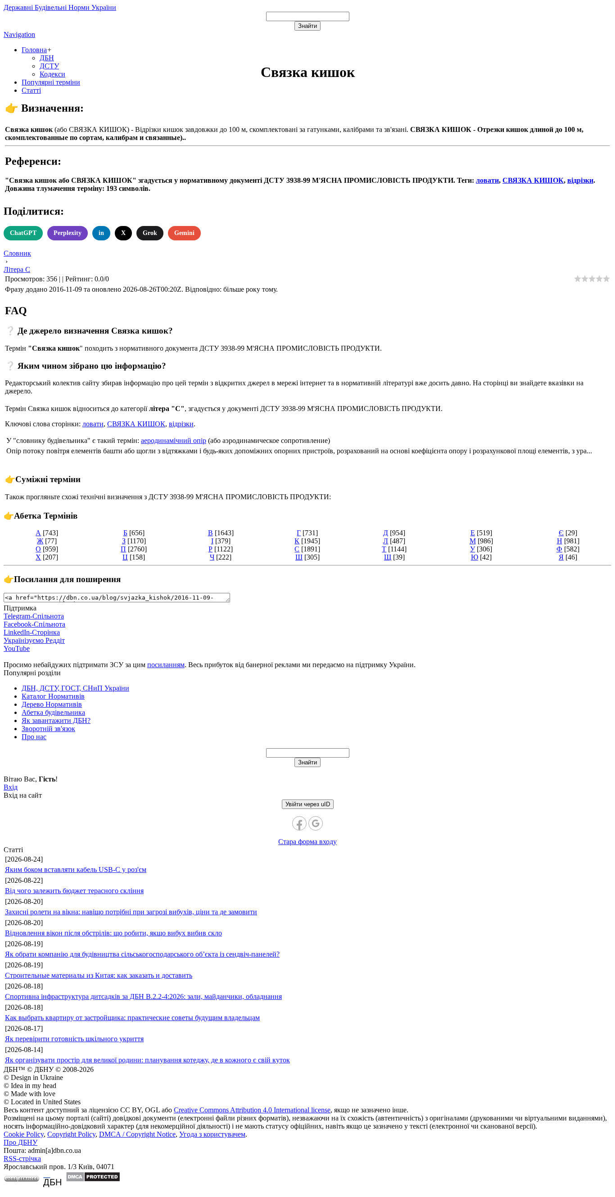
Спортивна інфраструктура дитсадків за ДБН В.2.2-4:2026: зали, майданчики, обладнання (143, 996)
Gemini (184, 233)
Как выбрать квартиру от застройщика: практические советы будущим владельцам (132, 1017)
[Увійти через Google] (315, 823)
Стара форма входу (307, 841)
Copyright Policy (71, 1134)
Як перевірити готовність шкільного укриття (74, 1039)
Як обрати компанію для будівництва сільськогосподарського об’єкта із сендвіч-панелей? (142, 954)
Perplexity (67, 233)
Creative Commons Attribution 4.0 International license (252, 1110)
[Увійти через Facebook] (299, 823)
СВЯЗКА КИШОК (533, 180)
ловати (487, 180)
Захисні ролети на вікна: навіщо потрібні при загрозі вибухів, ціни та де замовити (131, 912)
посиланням (166, 665)
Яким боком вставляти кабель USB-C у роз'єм (75, 869)
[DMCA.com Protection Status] (93, 1179)
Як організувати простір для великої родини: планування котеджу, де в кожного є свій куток (147, 1060)
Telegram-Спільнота (34, 616)
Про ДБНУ (20, 1142)
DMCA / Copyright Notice (137, 1134)
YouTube (17, 648)
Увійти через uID (307, 804)
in (101, 233)
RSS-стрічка (22, 1158)
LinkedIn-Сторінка (32, 632)
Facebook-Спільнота (34, 624)
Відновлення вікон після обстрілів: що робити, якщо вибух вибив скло (113, 933)
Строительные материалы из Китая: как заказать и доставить (98, 975)
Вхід (11, 787)
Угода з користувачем (212, 1134)
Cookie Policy (24, 1134)
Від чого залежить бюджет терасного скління (74, 890)
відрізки (580, 180)
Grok (150, 233)
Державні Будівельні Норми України (60, 7)
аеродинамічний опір (173, 440)
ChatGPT (23, 233)
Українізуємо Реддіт (34, 640)
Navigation (19, 34)
